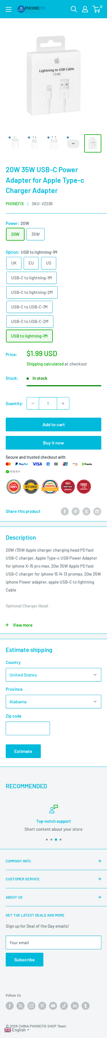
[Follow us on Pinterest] (42, 1006)
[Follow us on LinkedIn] (75, 1006)
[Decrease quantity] (33, 403)
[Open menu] (8, 9)
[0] (96, 9)
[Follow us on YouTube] (53, 1006)
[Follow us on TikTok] (64, 1006)
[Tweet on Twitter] (86, 511)
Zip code (13, 715)
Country (13, 662)
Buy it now (53, 442)
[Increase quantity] (63, 403)
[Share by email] (97, 511)
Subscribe (24, 959)
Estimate (23, 751)
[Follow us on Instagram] (31, 1006)
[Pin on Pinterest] (76, 511)
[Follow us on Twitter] (21, 1006)
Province (14, 689)
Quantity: (14, 403)
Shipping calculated (45, 363)
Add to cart (54, 424)
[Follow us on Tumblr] (86, 1006)
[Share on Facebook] (65, 511)
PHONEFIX (15, 203)
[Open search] (74, 9)
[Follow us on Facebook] (10, 1006)
